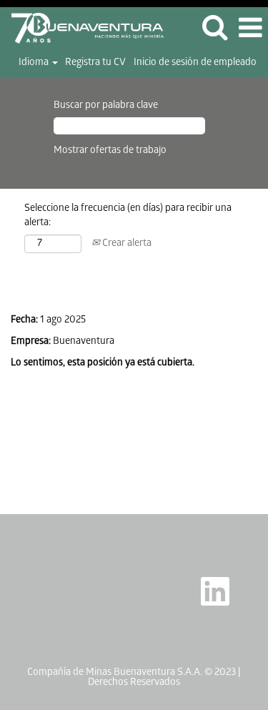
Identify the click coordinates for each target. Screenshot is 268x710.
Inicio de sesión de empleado (195, 63)
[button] (250, 28)
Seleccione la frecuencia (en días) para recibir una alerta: (128, 216)
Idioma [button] (35, 63)
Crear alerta (126, 244)
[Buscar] (214, 27)
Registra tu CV (95, 63)
